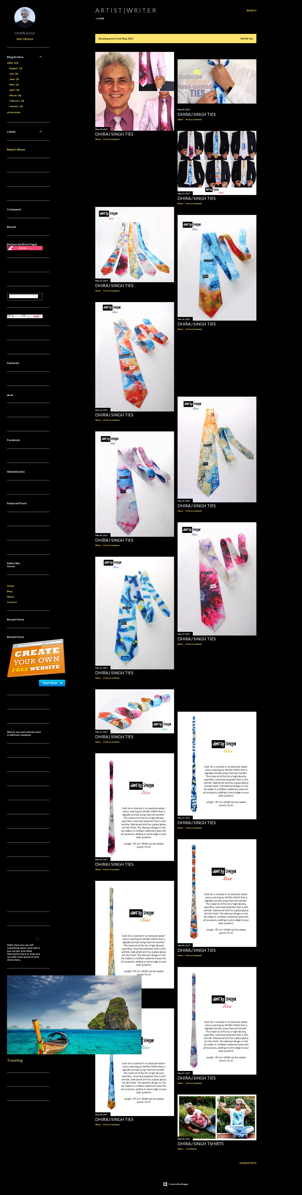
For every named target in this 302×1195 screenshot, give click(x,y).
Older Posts (247, 1162)
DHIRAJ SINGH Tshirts (201, 1143)
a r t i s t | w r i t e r (125, 10)
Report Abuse (16, 149)
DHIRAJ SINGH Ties (114, 133)
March (14, 95)
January (15, 106)
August (15, 68)
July (13, 73)
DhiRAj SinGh (25, 33)
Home (100, 18)
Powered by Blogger (179, 1184)
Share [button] (98, 139)
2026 (12, 62)
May (13, 84)
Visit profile (24, 39)
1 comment (191, 1148)
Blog (9, 591)
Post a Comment (111, 139)
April (14, 89)
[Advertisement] (134, 173)
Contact (12, 602)
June (13, 79)
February (16, 100)
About (10, 596)
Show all (246, 38)
